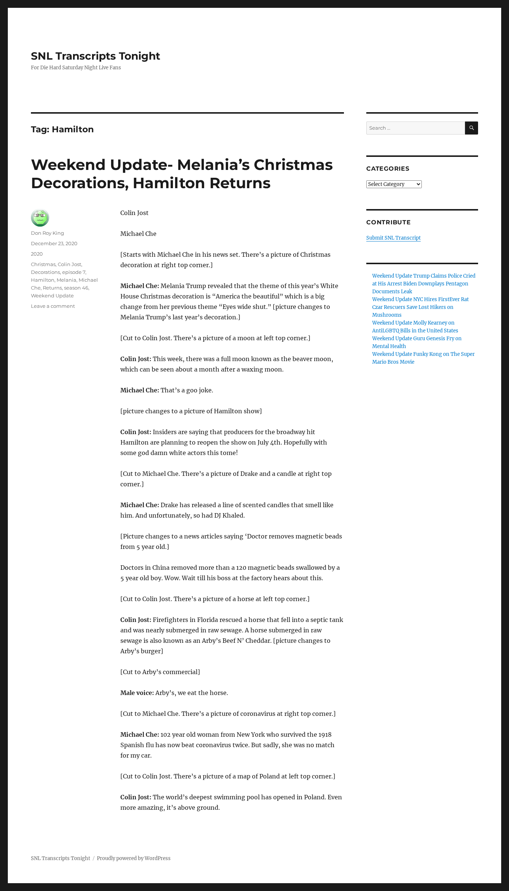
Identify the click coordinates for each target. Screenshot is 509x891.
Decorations (45, 272)
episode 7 (73, 272)
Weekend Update (52, 295)
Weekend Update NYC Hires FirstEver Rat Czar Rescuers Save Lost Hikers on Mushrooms (420, 307)
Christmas (43, 264)
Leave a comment (53, 306)
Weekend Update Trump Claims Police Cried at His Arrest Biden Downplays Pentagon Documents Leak (423, 284)
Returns (52, 288)
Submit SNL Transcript (393, 238)
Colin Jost (69, 264)
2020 (37, 254)
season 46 (76, 288)
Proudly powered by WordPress (134, 858)
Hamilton (42, 280)
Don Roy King (47, 233)
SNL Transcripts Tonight (95, 56)
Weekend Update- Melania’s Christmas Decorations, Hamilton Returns (182, 173)
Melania (66, 280)
